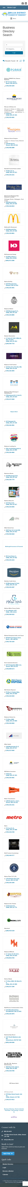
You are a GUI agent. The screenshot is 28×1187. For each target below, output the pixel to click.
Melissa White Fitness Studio (12, 608)
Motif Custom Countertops (11, 853)
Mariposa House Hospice (11, 138)
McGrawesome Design (10, 254)
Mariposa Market (8, 308)
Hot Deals (7, 1110)
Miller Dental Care (9, 527)
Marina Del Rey (8, 281)
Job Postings (14, 1110)
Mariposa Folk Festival (10, 364)
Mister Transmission (9, 798)
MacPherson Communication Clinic (13, 1007)
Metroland (7, 928)
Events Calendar (19, 1109)
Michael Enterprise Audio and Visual (14, 635)
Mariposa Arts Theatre (10, 903)
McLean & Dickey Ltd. (10, 106)
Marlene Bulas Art (9, 500)
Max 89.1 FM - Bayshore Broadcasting (10, 1064)
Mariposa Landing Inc (10, 446)
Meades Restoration (9, 336)
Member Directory (8, 1164)
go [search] (14, 52)
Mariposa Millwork (9, 951)
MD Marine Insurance (10, 771)
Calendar (5, 1174)
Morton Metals (8, 979)
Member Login (11, 7)
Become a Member (8, 1171)
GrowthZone (20, 1182)
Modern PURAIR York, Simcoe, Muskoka (12, 79)
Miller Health (7, 744)
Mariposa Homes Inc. (9, 717)
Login (4, 1167)
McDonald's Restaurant (10, 227)
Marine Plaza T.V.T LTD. (10, 876)
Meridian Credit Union (10, 581)
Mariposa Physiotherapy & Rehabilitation (11, 392)
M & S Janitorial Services (11, 662)
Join (4, 7)
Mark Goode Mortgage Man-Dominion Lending (11, 196)
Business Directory (9, 1109)
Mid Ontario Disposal (10, 689)
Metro (5, 825)
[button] (4, 60)
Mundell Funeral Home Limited (12, 168)
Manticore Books (8, 473)
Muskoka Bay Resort (9, 1034)
